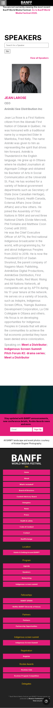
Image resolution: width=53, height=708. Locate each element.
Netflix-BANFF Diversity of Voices (27, 607)
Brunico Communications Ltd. (39, 698)
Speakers (26, 572)
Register (26, 656)
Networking (26, 578)
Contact (26, 533)
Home (26, 472)
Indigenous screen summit (27, 584)
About (26, 478)
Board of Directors (26, 490)
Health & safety (26, 521)
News (26, 509)
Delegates (26, 503)
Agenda (26, 566)
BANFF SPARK (27, 601)
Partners (26, 620)
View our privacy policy (41, 701)
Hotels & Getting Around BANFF (27, 552)
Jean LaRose (15, 98)
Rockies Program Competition (26, 676)
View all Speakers (39, 58)
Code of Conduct (27, 527)
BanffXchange (26, 539)
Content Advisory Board (27, 497)
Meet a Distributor (34, 344)
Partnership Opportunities (26, 626)
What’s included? (26, 484)
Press (26, 515)
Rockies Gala (26, 670)
